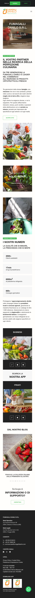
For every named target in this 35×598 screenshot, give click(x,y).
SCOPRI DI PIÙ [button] (10, 118)
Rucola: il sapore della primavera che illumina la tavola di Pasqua (17, 475)
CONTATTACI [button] (17, 502)
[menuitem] (15, 3)
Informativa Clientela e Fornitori (10, 589)
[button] (31, 11)
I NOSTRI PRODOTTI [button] (16, 43)
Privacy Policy (7, 560)
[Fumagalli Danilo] (9, 11)
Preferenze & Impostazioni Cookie (13, 562)
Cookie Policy (16, 560)
